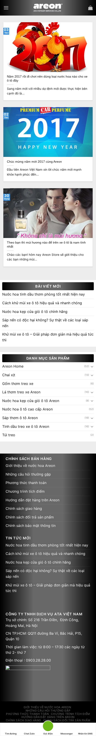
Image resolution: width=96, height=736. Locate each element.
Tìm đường (11, 733)
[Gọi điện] (48, 727)
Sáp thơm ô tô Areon (20, 418)
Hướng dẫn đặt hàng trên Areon (32, 500)
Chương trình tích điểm (25, 491)
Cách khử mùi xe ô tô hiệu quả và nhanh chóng (42, 303)
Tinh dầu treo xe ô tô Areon (25, 426)
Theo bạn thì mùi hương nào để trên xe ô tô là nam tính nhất (46, 244)
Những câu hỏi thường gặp (28, 474)
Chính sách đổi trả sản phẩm (30, 517)
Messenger (67, 733)
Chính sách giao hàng (24, 508)
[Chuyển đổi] (92, 366)
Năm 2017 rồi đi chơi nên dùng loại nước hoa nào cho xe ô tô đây (47, 78)
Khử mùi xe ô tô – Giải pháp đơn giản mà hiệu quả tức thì (48, 337)
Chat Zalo (29, 733)
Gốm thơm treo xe (17, 383)
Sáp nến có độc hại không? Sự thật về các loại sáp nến (45, 323)
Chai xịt (8, 375)
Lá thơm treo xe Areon (21, 392)
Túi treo (8, 435)
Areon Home (12, 366)
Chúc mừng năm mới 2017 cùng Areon (34, 161)
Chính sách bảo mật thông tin (31, 525)
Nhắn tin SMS (85, 733)
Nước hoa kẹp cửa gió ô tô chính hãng (34, 311)
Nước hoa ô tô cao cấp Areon (27, 409)
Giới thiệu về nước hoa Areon (30, 465)
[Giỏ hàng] (90, 8)
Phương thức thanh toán (26, 482)
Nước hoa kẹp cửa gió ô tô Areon (30, 400)
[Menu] (6, 7)
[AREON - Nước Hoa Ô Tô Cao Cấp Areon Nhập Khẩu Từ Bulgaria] (48, 8)
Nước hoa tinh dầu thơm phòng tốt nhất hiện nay (43, 294)
